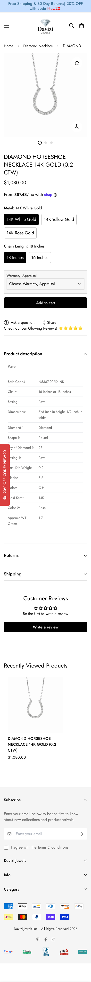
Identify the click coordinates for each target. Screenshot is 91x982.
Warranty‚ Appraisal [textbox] (22, 275)
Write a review (45, 627)
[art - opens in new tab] (8, 951)
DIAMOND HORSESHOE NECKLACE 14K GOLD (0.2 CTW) (32, 744)
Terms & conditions (53, 847)
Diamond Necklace (38, 46)
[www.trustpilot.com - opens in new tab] (27, 952)
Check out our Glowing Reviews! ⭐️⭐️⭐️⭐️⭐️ (43, 328)
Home (8, 46)
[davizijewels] (45, 25)
